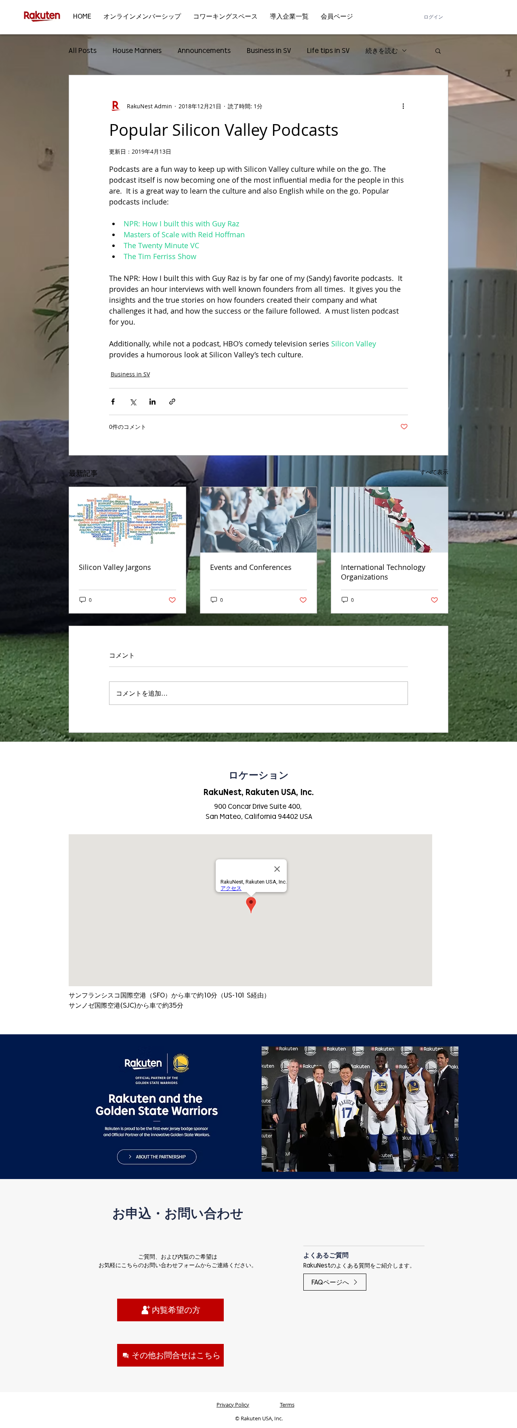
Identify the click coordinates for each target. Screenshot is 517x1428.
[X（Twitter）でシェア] (133, 401)
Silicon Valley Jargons (115, 567)
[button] (438, 50)
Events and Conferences (251, 567)
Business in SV (269, 50)
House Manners (137, 50)
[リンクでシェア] (172, 401)
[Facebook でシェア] (113, 401)
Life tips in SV (328, 50)
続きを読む (382, 50)
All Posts (83, 50)
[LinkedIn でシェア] (152, 401)
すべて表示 (434, 472)
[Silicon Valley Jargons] (127, 520)
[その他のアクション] (403, 106)
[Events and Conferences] (258, 520)
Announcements (204, 50)
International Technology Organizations (383, 572)
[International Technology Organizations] (389, 520)
